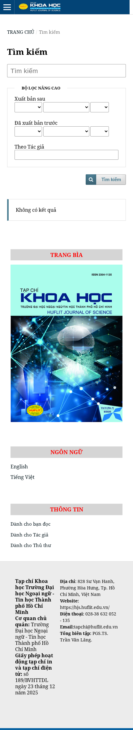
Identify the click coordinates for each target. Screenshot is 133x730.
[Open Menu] (7, 7)
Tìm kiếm (111, 179)
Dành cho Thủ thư (31, 545)
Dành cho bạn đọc (30, 524)
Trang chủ (20, 32)
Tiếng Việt (23, 477)
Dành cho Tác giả (29, 535)
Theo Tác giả (29, 147)
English (19, 466)
